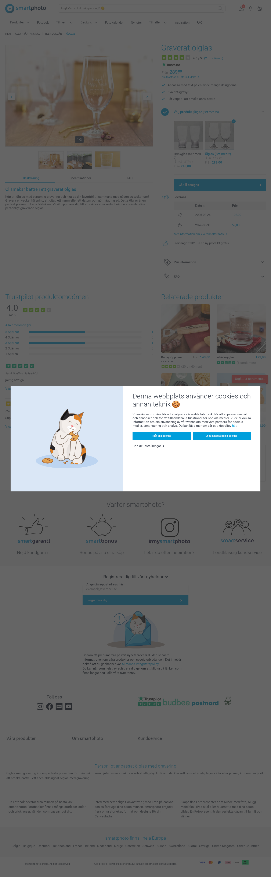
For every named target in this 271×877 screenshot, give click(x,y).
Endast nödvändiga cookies (221, 435)
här (234, 426)
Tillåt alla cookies (161, 435)
